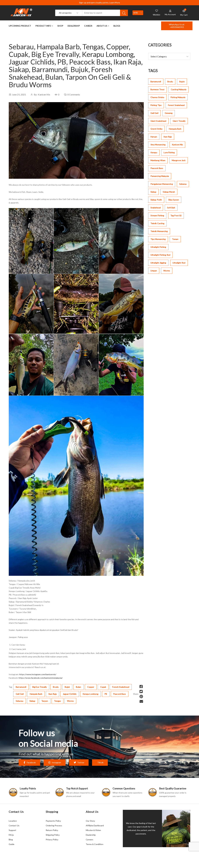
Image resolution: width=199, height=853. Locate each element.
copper (90, 687)
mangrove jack (178, 160)
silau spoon (173, 199)
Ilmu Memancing (157, 144)
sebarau (19, 701)
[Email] (141, 701)
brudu (55, 687)
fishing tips (156, 105)
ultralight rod (178, 262)
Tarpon (44, 701)
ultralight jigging (158, 262)
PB (105, 694)
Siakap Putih (156, 199)
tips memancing (158, 239)
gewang (168, 113)
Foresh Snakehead (120, 687)
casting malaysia (178, 89)
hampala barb (36, 694)
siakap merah (169, 192)
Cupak (103, 687)
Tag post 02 (176, 215)
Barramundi (21, 687)
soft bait (171, 207)
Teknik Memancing (159, 231)
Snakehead (155, 207)
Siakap (32, 701)
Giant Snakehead (158, 121)
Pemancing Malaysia (159, 176)
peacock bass (119, 694)
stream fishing (157, 215)
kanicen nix (177, 144)
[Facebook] (141, 686)
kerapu (153, 152)
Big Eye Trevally (39, 687)
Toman (175, 239)
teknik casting (157, 223)
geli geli (20, 694)
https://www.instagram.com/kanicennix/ (37, 674)
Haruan (153, 136)
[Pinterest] (141, 696)
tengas (57, 701)
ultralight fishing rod (160, 255)
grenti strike (156, 129)
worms (70, 701)
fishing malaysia (178, 97)
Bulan (78, 687)
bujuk (67, 687)
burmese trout (157, 89)
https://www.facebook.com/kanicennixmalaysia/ (41, 678)
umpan (153, 270)
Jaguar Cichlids (69, 694)
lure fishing (169, 152)
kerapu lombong (90, 694)
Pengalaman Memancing (161, 184)
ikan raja (52, 694)
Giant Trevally (179, 121)
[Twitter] (141, 691)
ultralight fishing (158, 247)
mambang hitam (157, 160)
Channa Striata (157, 97)
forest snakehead (176, 105)
